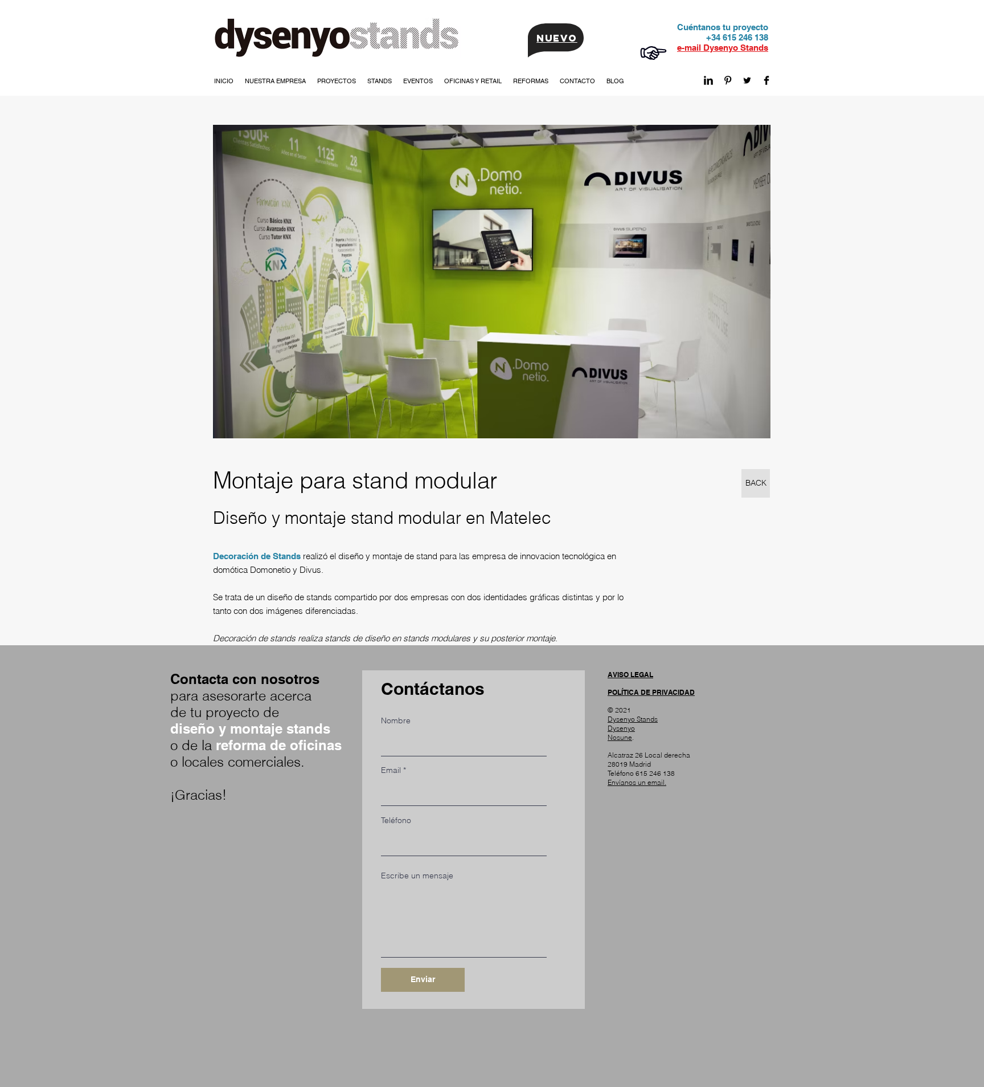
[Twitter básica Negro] (747, 80)
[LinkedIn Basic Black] (708, 80)
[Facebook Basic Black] (766, 80)
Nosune (620, 737)
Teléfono (396, 820)
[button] (275, 81)
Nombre (396, 720)
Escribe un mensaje (417, 876)
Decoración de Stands (257, 556)
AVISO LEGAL (630, 674)
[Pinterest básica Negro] (727, 80)
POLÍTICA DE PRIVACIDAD (651, 692)
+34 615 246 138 (737, 37)
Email (391, 770)
